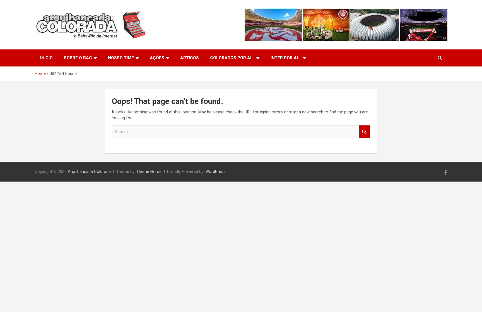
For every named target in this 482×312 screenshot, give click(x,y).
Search (364, 131)
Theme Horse (149, 171)
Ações (157, 57)
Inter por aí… (286, 57)
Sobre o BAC (78, 57)
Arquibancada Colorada (89, 171)
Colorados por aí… (232, 57)
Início (46, 57)
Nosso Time (121, 57)
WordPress (215, 171)
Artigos (189, 57)
